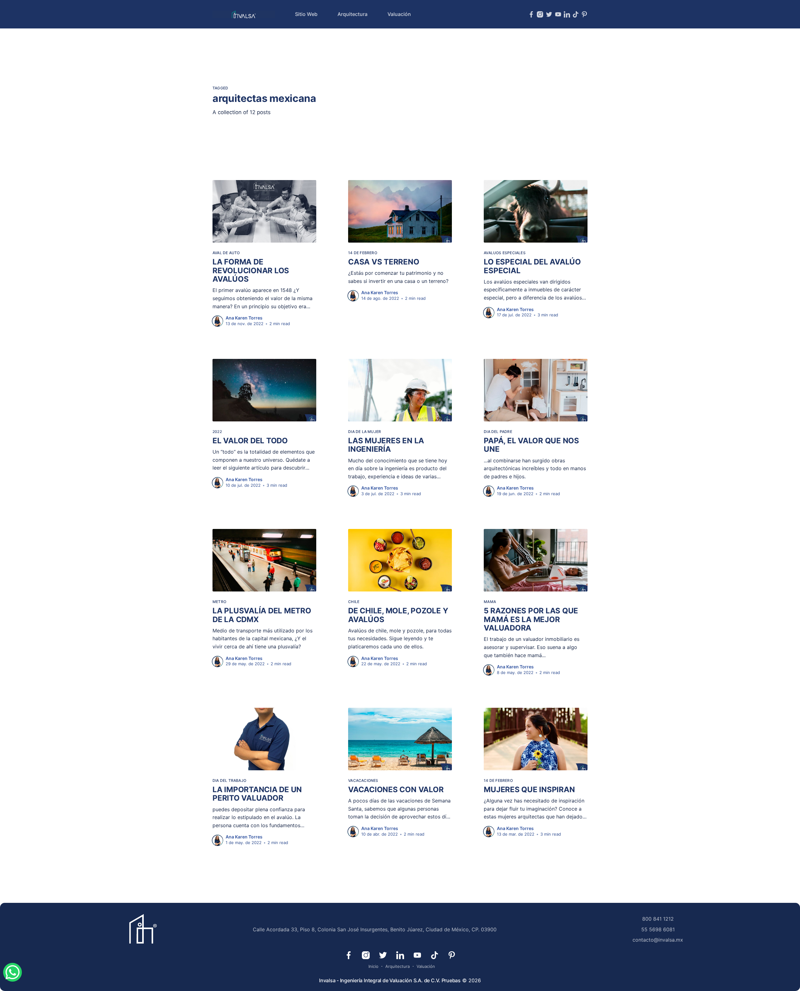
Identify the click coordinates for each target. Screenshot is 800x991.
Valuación (399, 14)
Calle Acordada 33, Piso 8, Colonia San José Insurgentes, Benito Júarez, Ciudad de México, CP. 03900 (375, 929)
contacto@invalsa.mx (657, 940)
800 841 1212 (658, 919)
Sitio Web (306, 14)
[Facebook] (531, 14)
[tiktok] (575, 14)
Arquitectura (353, 14)
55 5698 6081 (658, 929)
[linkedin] (567, 14)
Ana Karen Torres (244, 317)
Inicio (373, 966)
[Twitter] (549, 14)
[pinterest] (584, 14)
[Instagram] (540, 14)
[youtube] (558, 14)
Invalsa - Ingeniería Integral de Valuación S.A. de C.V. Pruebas (390, 980)
